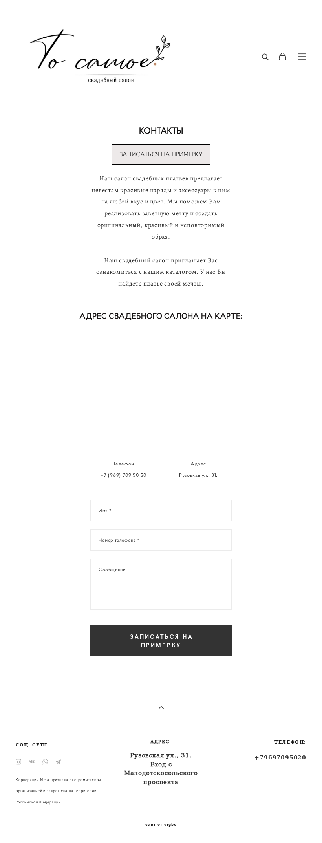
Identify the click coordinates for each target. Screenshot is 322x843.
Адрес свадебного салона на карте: (161, 316)
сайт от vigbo (161, 825)
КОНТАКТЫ (161, 130)
